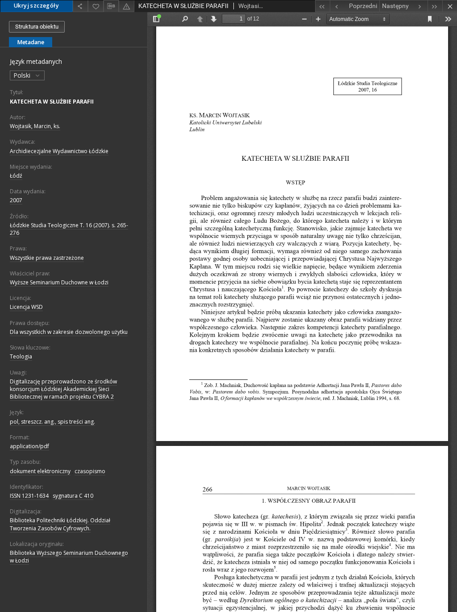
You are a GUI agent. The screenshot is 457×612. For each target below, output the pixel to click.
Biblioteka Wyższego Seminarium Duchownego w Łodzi (69, 556)
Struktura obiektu (36, 26)
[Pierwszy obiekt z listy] (322, 6)
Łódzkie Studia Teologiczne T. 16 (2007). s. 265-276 (69, 229)
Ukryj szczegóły (36, 5)
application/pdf (29, 446)
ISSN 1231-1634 (29, 496)
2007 (16, 200)
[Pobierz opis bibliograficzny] (111, 6)
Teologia (21, 356)
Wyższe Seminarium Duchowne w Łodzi (59, 282)
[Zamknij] (449, 6)
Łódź (16, 175)
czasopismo (90, 471)
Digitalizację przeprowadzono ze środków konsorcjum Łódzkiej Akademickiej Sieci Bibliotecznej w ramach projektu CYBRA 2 (63, 389)
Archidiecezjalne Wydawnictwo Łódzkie (59, 151)
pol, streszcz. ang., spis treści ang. (52, 421)
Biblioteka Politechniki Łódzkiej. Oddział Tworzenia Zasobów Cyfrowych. (60, 524)
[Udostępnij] (80, 6)
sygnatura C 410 (73, 496)
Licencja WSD (26, 307)
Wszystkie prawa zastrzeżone (47, 258)
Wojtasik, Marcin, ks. (35, 126)
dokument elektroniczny (40, 471)
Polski (22, 75)
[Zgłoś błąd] (126, 6)
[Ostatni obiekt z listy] (435, 6)
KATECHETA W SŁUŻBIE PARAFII (52, 101)
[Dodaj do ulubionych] (95, 6)
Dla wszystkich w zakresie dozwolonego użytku (69, 332)
